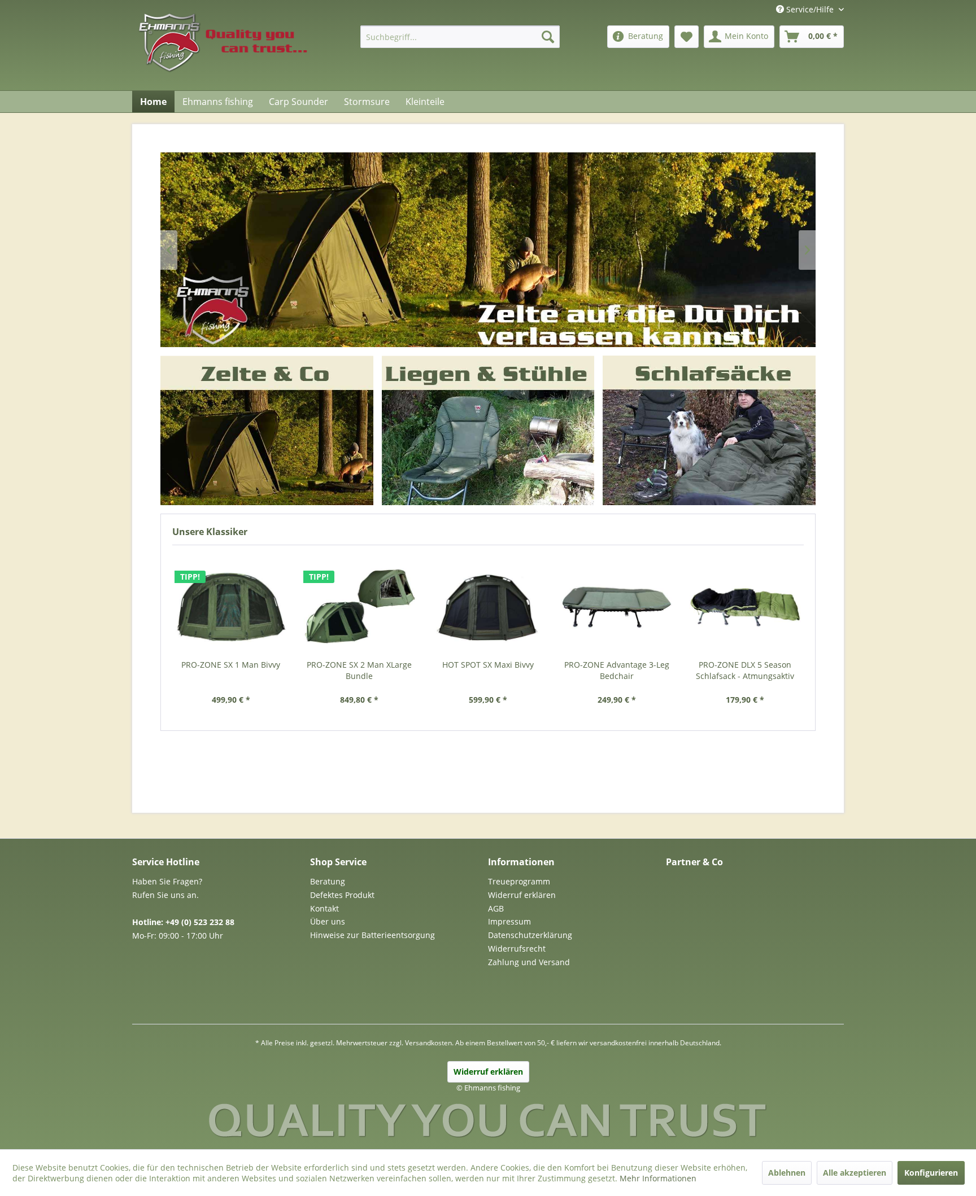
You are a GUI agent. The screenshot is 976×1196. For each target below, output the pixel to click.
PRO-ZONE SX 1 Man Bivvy (230, 664)
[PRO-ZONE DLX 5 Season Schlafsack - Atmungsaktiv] (745, 606)
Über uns (327, 921)
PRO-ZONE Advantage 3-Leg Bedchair (616, 670)
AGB (496, 908)
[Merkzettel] (686, 36)
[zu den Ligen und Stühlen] (488, 430)
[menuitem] (460, 36)
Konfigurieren (931, 1172)
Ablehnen (786, 1172)
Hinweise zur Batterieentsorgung (372, 935)
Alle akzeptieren (854, 1172)
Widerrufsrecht (517, 948)
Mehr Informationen (658, 1178)
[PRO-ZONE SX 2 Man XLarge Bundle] (360, 606)
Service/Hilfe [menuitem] (810, 9)
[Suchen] (548, 36)
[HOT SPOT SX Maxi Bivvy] (488, 606)
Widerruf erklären (522, 895)
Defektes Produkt (342, 895)
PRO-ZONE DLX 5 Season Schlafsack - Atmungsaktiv (745, 670)
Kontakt (324, 908)
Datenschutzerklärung (530, 935)
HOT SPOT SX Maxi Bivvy (488, 664)
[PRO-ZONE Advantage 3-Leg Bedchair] (617, 606)
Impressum (509, 921)
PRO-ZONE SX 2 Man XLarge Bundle (359, 670)
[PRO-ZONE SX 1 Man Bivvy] (231, 606)
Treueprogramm (519, 881)
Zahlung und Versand (529, 962)
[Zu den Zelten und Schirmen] (267, 430)
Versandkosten (428, 1043)
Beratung (327, 881)
